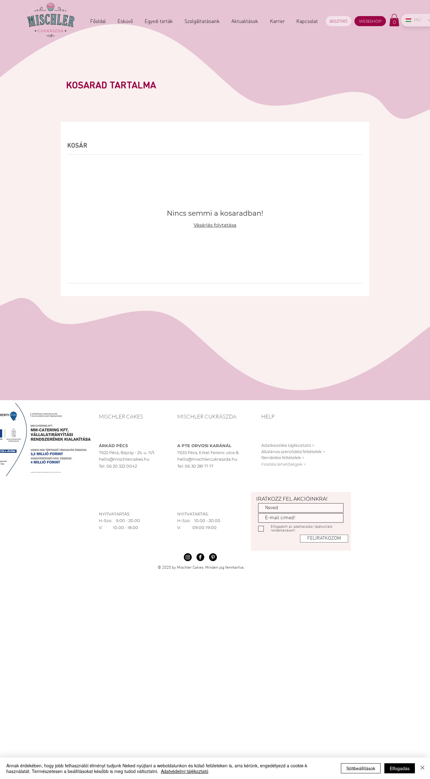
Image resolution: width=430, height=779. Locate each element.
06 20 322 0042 (121, 466)
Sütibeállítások (360, 768)
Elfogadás (400, 768)
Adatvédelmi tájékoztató (184, 771)
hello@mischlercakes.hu (124, 459)
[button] (394, 20)
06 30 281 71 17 (199, 466)
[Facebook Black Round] (200, 557)
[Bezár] (422, 768)
